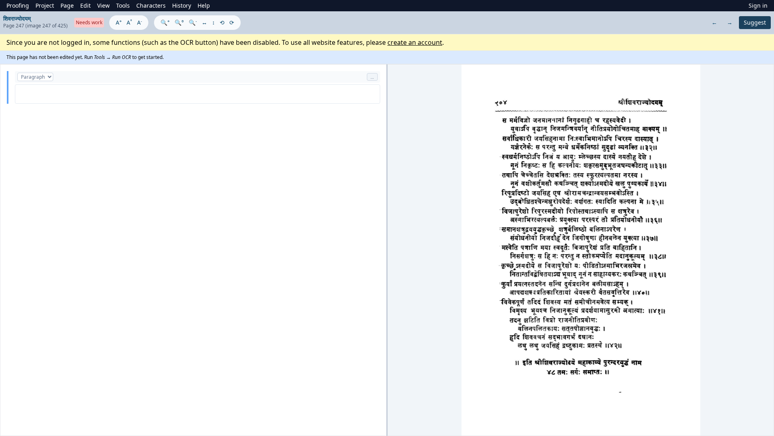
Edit (85, 5)
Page (67, 5)
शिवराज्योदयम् (17, 18)
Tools (123, 5)
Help (204, 5)
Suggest (755, 22)
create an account (414, 42)
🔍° (179, 22)
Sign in (758, 5)
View (103, 5)
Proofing (17, 5)
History (181, 5)
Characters (151, 5)
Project (44, 5)
